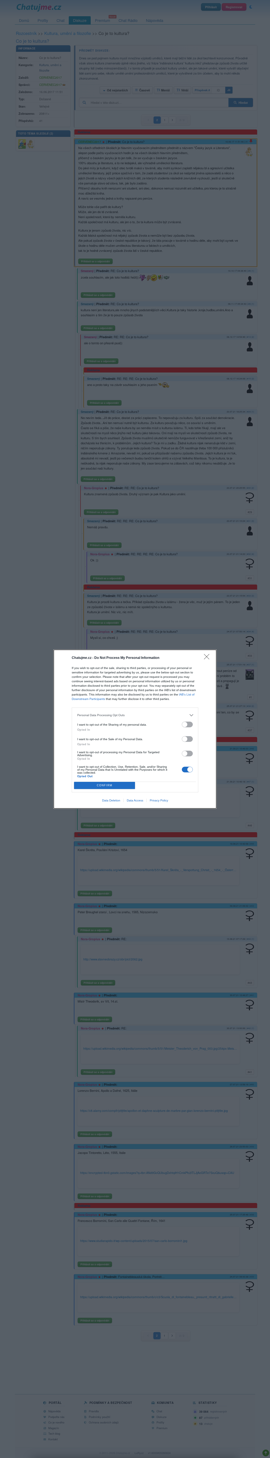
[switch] (187, 724)
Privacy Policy (159, 800)
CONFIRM (104, 785)
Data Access (135, 800)
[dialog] (135, 729)
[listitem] (135, 715)
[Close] (208, 658)
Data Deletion (111, 800)
